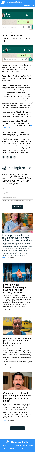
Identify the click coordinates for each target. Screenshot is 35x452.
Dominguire (27, 5)
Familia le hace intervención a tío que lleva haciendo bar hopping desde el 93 (14, 288)
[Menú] (33, 1)
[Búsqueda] (33, 5)
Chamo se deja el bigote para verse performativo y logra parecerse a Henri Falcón (17, 397)
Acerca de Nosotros (11, 445)
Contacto (4, 445)
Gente (3, 33)
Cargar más (17, 428)
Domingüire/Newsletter (21, 445)
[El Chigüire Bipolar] (11, 2)
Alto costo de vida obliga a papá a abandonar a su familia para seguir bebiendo (17, 342)
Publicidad (31, 445)
